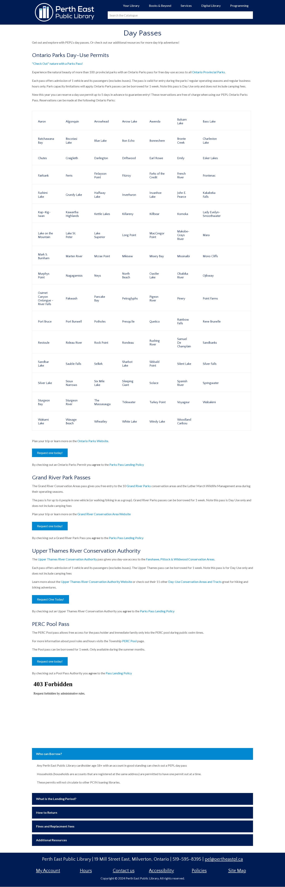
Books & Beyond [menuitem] (161, 7)
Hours (86, 870)
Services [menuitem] (188, 7)
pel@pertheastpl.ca (224, 859)
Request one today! (50, 453)
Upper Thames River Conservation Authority (67, 559)
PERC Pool (129, 641)
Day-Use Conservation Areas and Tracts (195, 581)
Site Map (237, 870)
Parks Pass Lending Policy (126, 464)
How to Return (46, 812)
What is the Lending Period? (56, 799)
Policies (199, 870)
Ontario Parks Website (92, 441)
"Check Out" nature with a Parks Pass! (57, 63)
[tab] (142, 754)
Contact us (124, 870)
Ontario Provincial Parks (208, 72)
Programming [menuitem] (241, 7)
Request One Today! (50, 599)
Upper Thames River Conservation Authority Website (96, 581)
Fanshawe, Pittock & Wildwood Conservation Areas (180, 559)
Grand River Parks (139, 486)
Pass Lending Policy (119, 673)
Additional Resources (51, 840)
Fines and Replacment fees (55, 826)
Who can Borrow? (49, 754)
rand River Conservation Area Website (105, 514)
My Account (48, 870)
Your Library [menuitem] (133, 7)
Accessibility (161, 870)
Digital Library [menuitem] (212, 7)
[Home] (66, 12)
